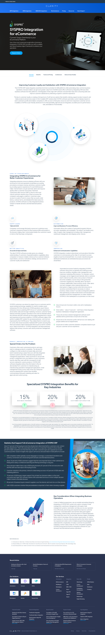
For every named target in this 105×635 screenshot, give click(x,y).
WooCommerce (55, 11)
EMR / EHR (68, 587)
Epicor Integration (84, 619)
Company (89, 589)
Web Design (79, 582)
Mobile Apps (79, 596)
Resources (71, 11)
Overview (31, 74)
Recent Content (49, 609)
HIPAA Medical (90, 582)
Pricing (64, 11)
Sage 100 (68, 592)
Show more (14, 623)
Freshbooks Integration (34, 612)
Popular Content (67, 609)
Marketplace (59, 587)
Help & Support (81, 11)
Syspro (67, 596)
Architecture (58, 74)
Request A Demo (16, 53)
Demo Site (79, 579)
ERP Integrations (14, 11)
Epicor (67, 589)
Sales (88, 584)
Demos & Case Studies (70, 74)
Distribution (89, 587)
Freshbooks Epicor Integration (36, 615)
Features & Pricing (48, 74)
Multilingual (58, 584)
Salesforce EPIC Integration (86, 616)
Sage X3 (68, 594)
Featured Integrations (34, 609)
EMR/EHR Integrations (41, 11)
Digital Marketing (81, 599)
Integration (68, 579)
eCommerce (58, 579)
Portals (88, 579)
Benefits (38, 74)
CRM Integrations (27, 11)
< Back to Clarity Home (10, 1)
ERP (67, 582)
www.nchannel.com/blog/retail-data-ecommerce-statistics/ (62, 541)
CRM (67, 584)
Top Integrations (84, 609)
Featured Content (16, 609)
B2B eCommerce (60, 582)
